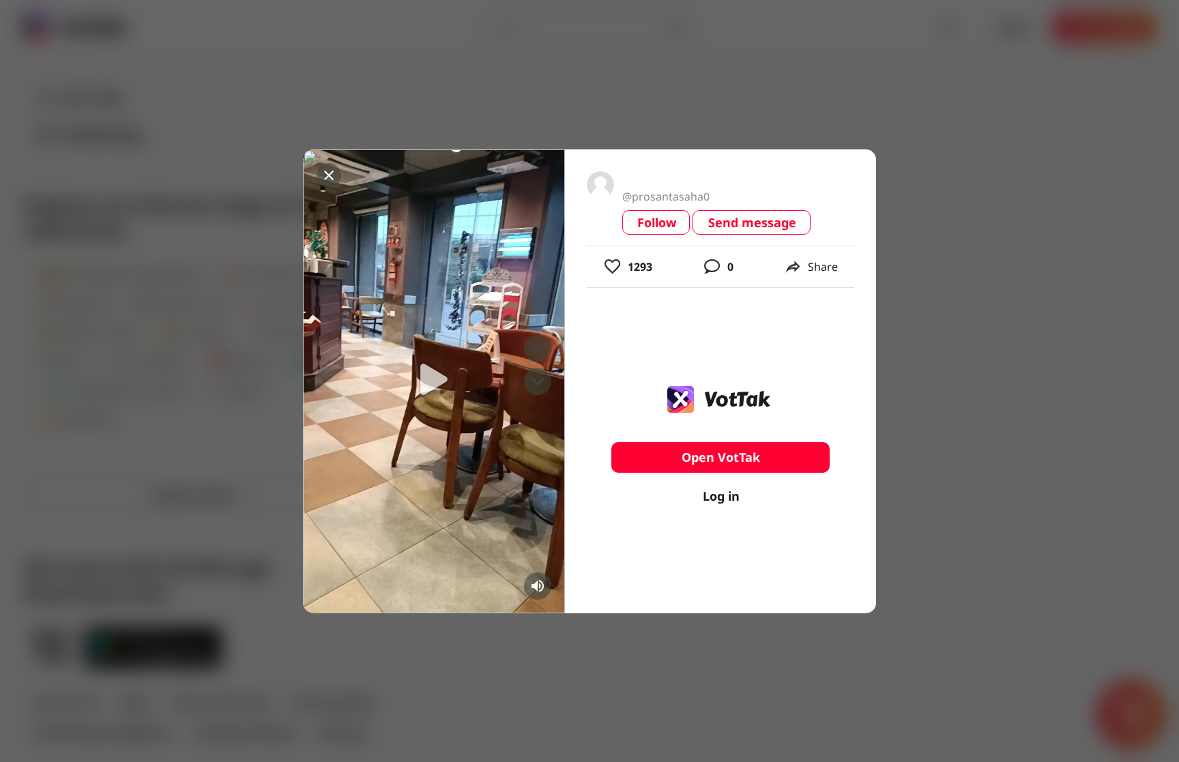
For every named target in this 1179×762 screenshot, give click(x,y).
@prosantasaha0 (666, 196)
